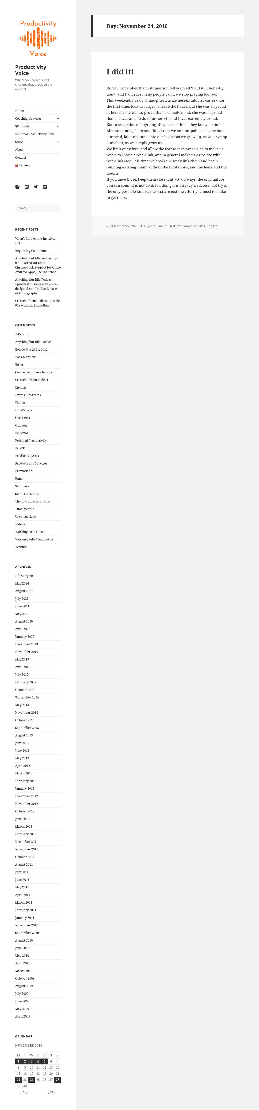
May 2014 (22, 705)
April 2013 (22, 766)
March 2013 (23, 773)
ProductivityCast (27, 456)
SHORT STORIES (27, 494)
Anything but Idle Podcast (34, 342)
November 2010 (26, 925)
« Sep (24, 1092)
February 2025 (25, 576)
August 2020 (24, 621)
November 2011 (26, 849)
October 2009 (25, 978)
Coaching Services (28, 118)
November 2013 (26, 712)
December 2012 (26, 796)
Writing (21, 547)
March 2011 (23, 902)
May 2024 (22, 583)
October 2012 (25, 811)
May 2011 (22, 887)
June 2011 (22, 880)
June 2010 (22, 948)
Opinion (21, 425)
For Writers (23, 410)
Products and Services (31, 463)
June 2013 (22, 750)
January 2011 (24, 918)
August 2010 (24, 940)
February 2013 (25, 781)
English (20, 387)
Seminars (22, 486)
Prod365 (21, 448)
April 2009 (22, 1016)
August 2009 (24, 986)
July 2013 (21, 743)
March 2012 (23, 826)
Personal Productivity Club (34, 134)
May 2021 (22, 614)
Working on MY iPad (30, 532)
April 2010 (22, 963)
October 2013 (25, 720)
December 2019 (26, 644)
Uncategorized (25, 516)
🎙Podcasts (22, 126)
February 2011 (25, 910)
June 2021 (22, 606)
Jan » (51, 1092)
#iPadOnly (22, 334)
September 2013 (27, 728)
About (19, 150)
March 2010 (23, 971)
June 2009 (22, 1001)
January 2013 (24, 788)
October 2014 (25, 690)
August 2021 (24, 591)
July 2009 (21, 993)
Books (19, 365)
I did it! (120, 71)
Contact (20, 157)
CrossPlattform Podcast (32, 380)
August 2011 (24, 864)
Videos (20, 524)
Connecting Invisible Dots (33, 372)
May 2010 (22, 956)
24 (31, 1080)
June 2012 (22, 819)
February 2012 (25, 834)
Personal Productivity (31, 440)
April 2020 (22, 629)
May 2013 (22, 758)
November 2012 (26, 804)
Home (19, 111)
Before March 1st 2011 (31, 349)
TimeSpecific (24, 509)
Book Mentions (25, 357)
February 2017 (25, 682)
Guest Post (22, 418)
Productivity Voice (30, 70)
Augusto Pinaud (155, 226)
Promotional (24, 471)
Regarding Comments (30, 251)
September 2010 (27, 933)
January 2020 (24, 636)
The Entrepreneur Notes (33, 501)
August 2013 (24, 735)
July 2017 (21, 674)
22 (18, 1080)
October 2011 (25, 857)
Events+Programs (28, 395)
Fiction (20, 403)
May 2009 (22, 1009)
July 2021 (21, 598)
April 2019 (22, 667)
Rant (18, 478)
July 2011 (21, 872)
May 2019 (22, 659)
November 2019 (26, 652)
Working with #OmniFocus (34, 539)
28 (57, 1080)
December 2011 (26, 842)
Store (19, 142)
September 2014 (27, 697)
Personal (21, 433)
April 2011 (22, 895)
